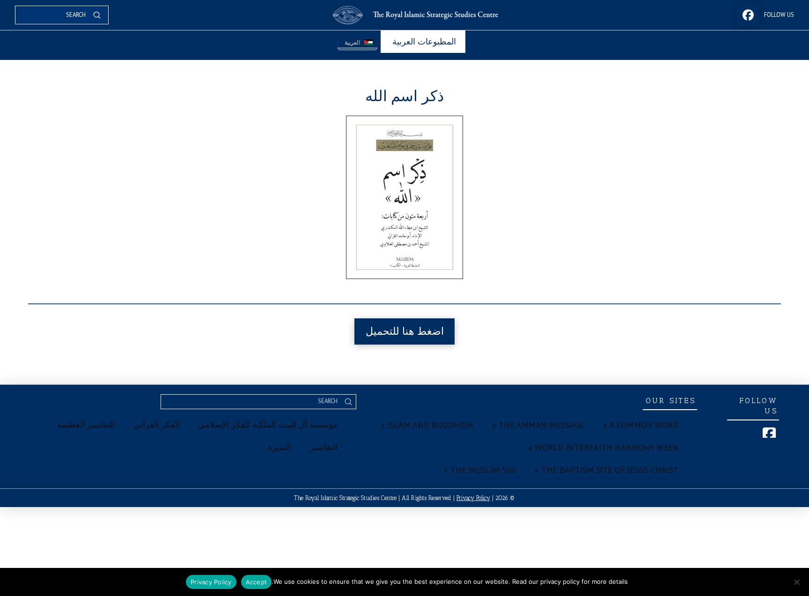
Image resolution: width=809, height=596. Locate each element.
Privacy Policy (473, 497)
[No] (797, 582)
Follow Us (779, 15)
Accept (256, 582)
